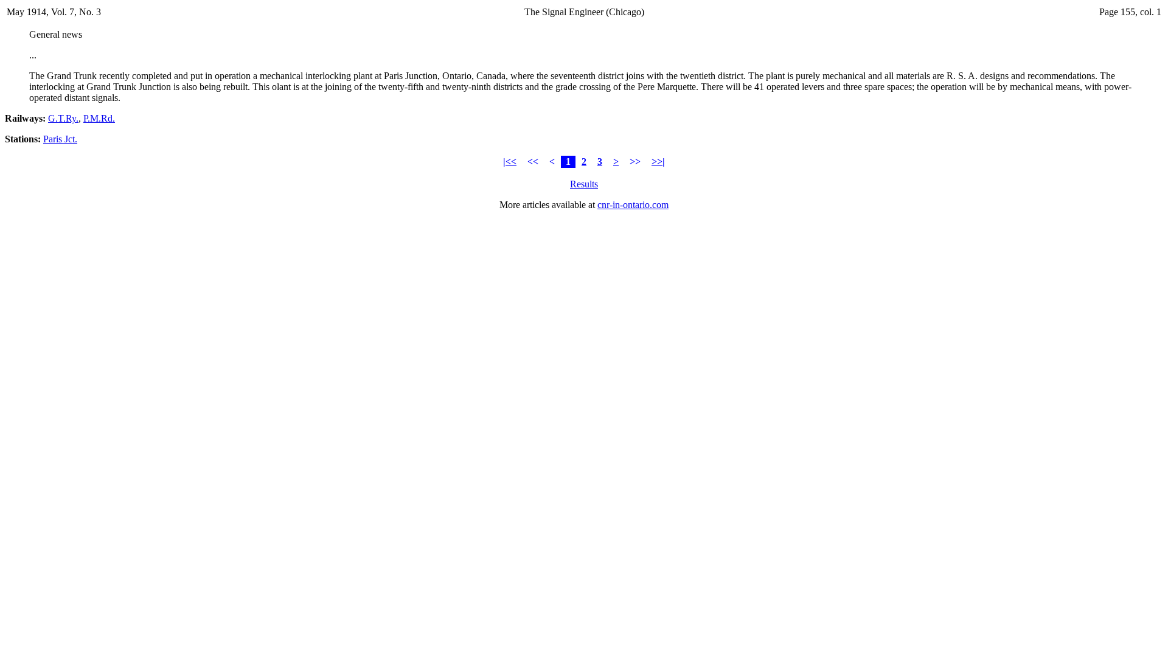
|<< (509, 161)
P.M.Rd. (99, 118)
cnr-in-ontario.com (633, 205)
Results (584, 184)
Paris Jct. (60, 139)
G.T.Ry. (63, 118)
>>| (658, 161)
